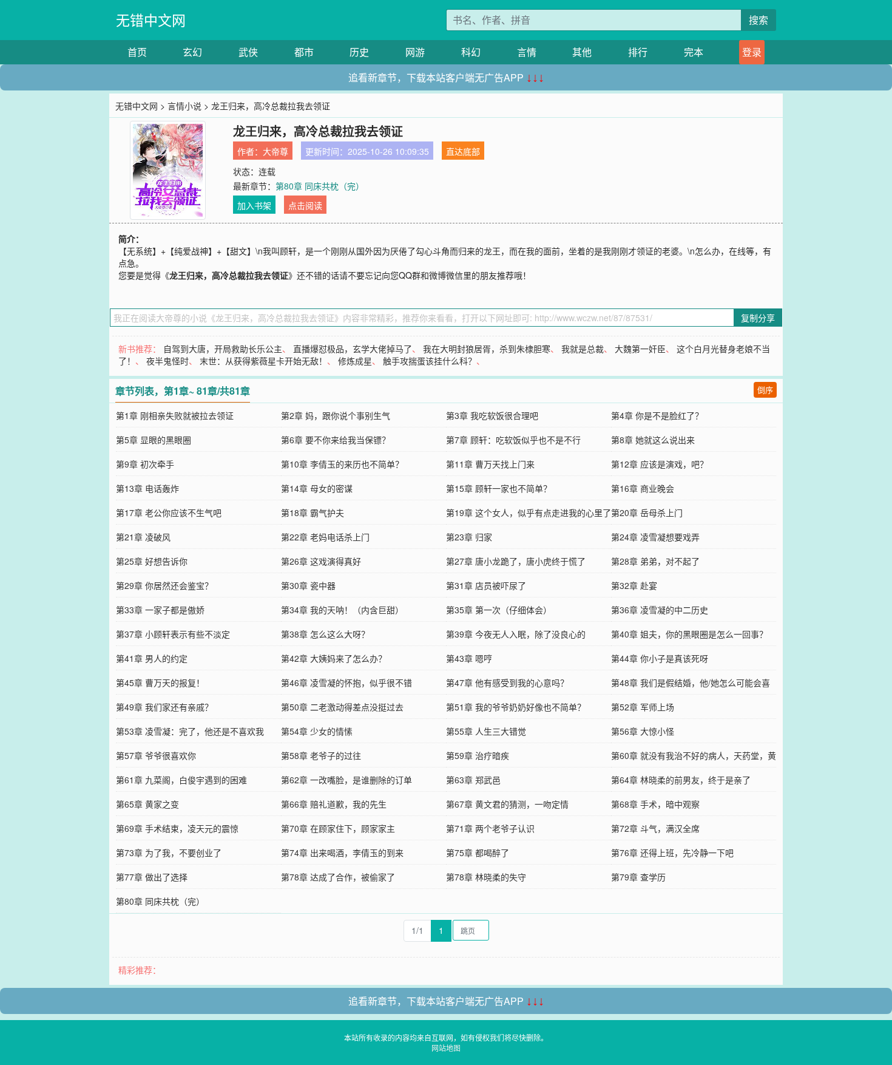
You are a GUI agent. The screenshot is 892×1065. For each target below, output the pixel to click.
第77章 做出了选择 (152, 877)
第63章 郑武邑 (473, 780)
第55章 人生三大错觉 (486, 731)
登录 (752, 52)
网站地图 (446, 1048)
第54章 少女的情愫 (317, 731)
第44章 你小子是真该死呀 (659, 658)
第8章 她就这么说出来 (653, 440)
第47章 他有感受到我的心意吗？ (507, 682)
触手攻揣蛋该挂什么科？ (429, 361)
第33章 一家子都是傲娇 (160, 610)
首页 (137, 52)
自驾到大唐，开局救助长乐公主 (222, 348)
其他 (582, 52)
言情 (526, 52)
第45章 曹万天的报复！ (160, 682)
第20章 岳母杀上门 (647, 512)
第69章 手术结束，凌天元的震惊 (177, 828)
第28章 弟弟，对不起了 (655, 561)
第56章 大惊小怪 (642, 731)
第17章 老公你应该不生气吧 (168, 512)
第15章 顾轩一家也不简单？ (499, 488)
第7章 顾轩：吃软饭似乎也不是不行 (513, 440)
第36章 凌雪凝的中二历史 (659, 610)
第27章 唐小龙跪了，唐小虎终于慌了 (516, 561)
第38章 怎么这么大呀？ (325, 634)
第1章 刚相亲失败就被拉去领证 (175, 415)
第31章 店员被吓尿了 (486, 585)
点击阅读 (305, 205)
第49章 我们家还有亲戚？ (164, 707)
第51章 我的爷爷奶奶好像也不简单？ (516, 707)
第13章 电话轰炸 (147, 488)
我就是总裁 (582, 348)
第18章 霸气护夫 (312, 512)
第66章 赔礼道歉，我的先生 (334, 804)
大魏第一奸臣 (640, 348)
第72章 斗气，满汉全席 (655, 828)
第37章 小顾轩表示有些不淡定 (173, 634)
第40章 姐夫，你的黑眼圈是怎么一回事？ (689, 634)
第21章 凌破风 (143, 537)
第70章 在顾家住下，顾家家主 (338, 828)
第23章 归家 (469, 537)
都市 (304, 52)
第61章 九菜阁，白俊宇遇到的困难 (181, 780)
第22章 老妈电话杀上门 (325, 537)
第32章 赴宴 (634, 585)
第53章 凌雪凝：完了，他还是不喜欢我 (190, 731)
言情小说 (184, 106)
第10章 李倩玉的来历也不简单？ (342, 464)
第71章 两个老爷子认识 (490, 828)
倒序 (765, 389)
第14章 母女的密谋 (317, 488)
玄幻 (192, 52)
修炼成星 (355, 361)
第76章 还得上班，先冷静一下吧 (672, 852)
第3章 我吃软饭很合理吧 (492, 415)
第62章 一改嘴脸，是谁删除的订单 (346, 780)
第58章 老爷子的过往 (321, 755)
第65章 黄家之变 (147, 804)
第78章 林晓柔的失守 (486, 877)
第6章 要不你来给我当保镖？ (335, 440)
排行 (637, 52)
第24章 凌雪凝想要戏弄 (655, 537)
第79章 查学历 (638, 877)
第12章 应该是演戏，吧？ (659, 464)
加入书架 (254, 205)
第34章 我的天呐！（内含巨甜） (342, 610)
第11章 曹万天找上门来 (490, 464)
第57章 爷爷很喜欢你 (156, 755)
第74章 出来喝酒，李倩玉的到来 (342, 852)
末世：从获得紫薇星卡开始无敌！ (263, 361)
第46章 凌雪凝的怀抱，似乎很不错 (346, 682)
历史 (359, 52)
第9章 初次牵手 (145, 464)
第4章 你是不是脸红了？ (657, 415)
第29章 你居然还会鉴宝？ (164, 585)
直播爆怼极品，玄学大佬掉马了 (352, 348)
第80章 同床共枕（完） (319, 186)
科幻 (471, 52)
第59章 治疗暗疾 (477, 755)
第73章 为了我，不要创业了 (168, 852)
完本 (693, 52)
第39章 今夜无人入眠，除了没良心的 (516, 634)
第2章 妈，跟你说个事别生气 (335, 415)
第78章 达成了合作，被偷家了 (338, 877)
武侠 (248, 52)
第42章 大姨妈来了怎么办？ (334, 658)
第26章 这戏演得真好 (321, 561)
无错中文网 (151, 20)
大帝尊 (275, 151)
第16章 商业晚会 (642, 488)
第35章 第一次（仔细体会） (499, 610)
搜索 (758, 20)
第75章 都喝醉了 (477, 852)
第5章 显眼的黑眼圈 (153, 440)
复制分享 (758, 317)
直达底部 (463, 151)
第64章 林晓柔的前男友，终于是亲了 (681, 780)
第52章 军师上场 (642, 707)
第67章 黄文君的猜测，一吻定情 (507, 804)
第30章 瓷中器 (308, 585)
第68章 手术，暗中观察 (655, 804)
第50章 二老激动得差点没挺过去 (342, 707)
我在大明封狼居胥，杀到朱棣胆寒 (486, 348)
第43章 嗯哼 (469, 658)
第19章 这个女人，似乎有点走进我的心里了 (528, 512)
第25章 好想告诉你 (152, 561)
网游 (415, 52)
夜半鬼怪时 (167, 361)
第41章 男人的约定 (152, 658)
